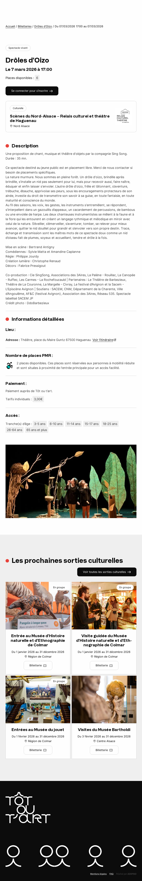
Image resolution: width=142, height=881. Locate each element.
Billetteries (25, 26)
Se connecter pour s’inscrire (29, 90)
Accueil (10, 26)
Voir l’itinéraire (102, 340)
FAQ (111, 874)
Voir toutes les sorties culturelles (104, 572)
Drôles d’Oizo (43, 26)
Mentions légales (98, 874)
